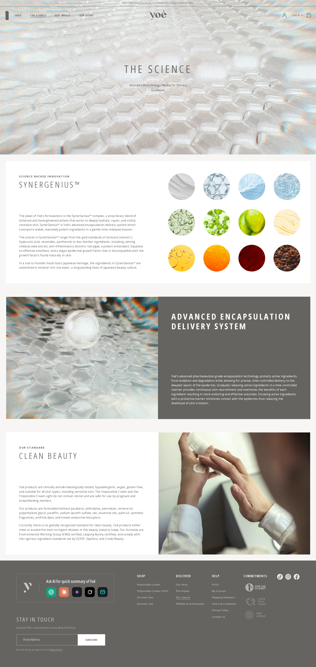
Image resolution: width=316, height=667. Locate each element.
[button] (309, 15)
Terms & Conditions (224, 603)
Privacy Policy (55, 649)
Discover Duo (145, 597)
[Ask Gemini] (77, 592)
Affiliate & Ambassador (190, 603)
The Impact (182, 591)
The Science (183, 597)
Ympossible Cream (148, 584)
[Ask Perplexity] (103, 592)
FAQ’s (215, 584)
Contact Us (218, 616)
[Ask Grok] (90, 592)
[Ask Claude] (64, 592)
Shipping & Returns (223, 597)
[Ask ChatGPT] (51, 592)
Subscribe (91, 640)
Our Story (182, 584)
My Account (219, 591)
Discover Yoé (145, 603)
